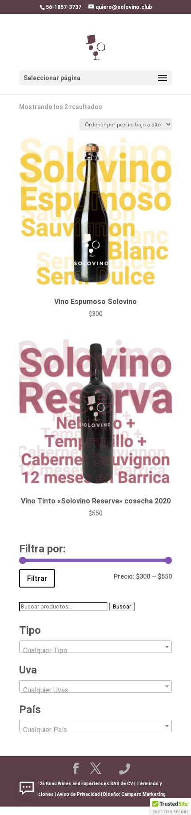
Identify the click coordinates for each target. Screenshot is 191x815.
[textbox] (95, 651)
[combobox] (95, 647)
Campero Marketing (143, 794)
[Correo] (26, 788)
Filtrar (37, 578)
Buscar (122, 606)
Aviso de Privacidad (78, 794)
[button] (170, 806)
